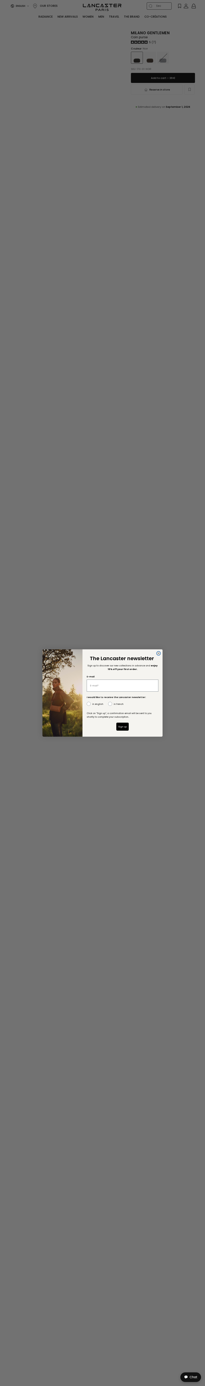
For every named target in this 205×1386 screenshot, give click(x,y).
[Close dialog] (159, 653)
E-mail (90, 676)
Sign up (122, 726)
